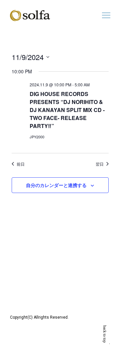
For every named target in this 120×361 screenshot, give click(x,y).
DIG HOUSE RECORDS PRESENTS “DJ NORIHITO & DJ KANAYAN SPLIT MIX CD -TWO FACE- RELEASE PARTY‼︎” (67, 110)
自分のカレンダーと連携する (56, 185)
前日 (21, 164)
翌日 (100, 164)
